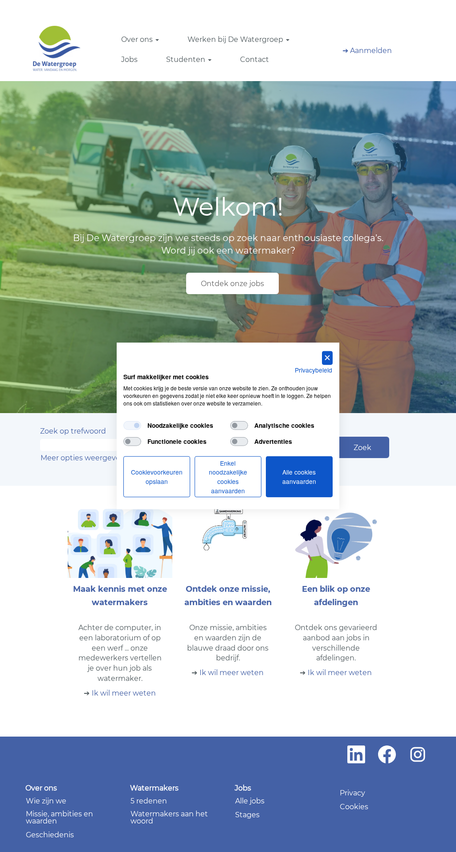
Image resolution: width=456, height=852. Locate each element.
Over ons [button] (138, 39)
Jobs (129, 59)
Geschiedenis (50, 835)
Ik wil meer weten (124, 693)
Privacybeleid (313, 369)
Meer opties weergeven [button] (83, 458)
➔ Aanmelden (367, 50)
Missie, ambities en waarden (59, 817)
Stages (247, 815)
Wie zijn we (46, 801)
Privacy (352, 793)
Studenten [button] (186, 59)
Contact (254, 59)
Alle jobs (250, 801)
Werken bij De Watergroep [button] (236, 39)
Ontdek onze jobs (232, 283)
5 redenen (148, 801)
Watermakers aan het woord (169, 817)
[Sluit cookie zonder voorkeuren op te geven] (327, 358)
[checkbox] (132, 425)
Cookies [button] (354, 807)
